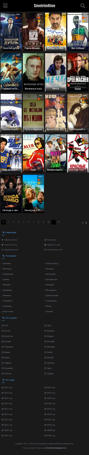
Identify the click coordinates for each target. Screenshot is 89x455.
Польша (7, 374)
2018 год (51, 404)
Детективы (51, 274)
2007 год (8, 436)
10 (48, 222)
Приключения (52, 296)
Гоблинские (8, 274)
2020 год (51, 398)
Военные (50, 269)
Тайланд (50, 363)
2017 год (8, 409)
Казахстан (8, 336)
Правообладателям (11, 250)
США (49, 326)
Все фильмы (51, 240)
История (6, 285)
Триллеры (7, 306)
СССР (6, 326)
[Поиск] (83, 6)
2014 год (51, 414)
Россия (7, 331)
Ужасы (48, 306)
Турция (50, 374)
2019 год (8, 404)
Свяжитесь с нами (53, 245)
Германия (8, 347)
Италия (7, 342)
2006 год (51, 436)
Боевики (7, 264)
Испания (50, 342)
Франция (51, 347)
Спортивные (51, 301)
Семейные (7, 301)
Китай (49, 352)
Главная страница (10, 240)
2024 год (51, 388)
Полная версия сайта (54, 250)
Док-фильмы (51, 280)
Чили (49, 368)
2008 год (51, 430)
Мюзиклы (7, 296)
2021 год (8, 398)
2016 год (51, 409)
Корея (7, 358)
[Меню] (5, 5)
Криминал (7, 290)
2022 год (51, 393)
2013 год (8, 420)
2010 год (51, 425)
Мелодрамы (51, 290)
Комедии (50, 285)
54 (58, 222)
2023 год (8, 393)
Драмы (6, 280)
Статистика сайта (10, 245)
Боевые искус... (52, 264)
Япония (50, 358)
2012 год (51, 420)
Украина (50, 331)
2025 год (8, 388)
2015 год (8, 414)
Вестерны (7, 269)
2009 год (8, 430)
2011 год (8, 425)
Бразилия (8, 368)
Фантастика (8, 312)
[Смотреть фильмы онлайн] (44, 2)
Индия (7, 352)
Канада (50, 336)
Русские (49, 312)
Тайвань (7, 363)
